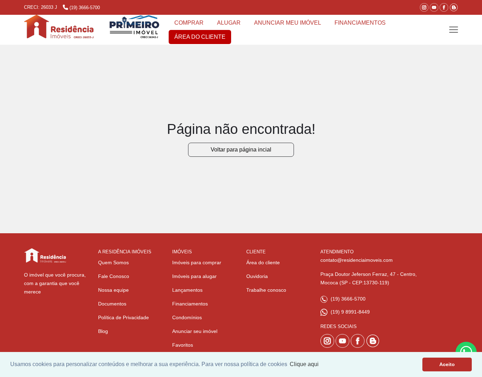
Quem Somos (113, 262)
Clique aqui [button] (304, 364)
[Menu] (453, 29)
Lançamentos (187, 290)
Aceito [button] (447, 364)
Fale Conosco (113, 276)
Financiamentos (190, 304)
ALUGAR (229, 23)
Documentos (112, 304)
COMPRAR (189, 23)
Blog (103, 331)
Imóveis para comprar (196, 262)
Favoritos (182, 345)
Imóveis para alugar (194, 276)
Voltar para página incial (241, 150)
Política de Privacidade (123, 317)
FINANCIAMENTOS (360, 23)
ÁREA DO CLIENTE (199, 37)
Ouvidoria (257, 276)
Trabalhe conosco (266, 290)
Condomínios (187, 317)
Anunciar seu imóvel (194, 331)
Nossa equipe (113, 290)
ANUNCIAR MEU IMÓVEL (287, 23)
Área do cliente (263, 262)
